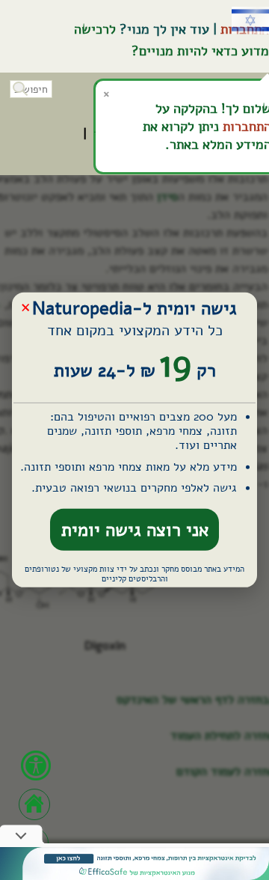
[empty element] (134, 863)
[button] (19, 87)
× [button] (25, 306)
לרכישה (95, 29)
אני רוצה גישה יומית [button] (134, 530)
